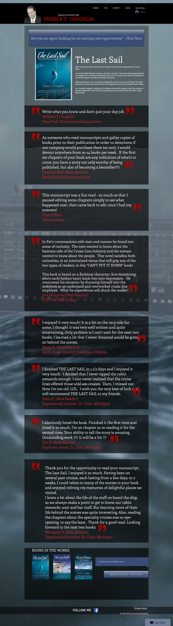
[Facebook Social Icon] (96, 610)
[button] (110, 561)
